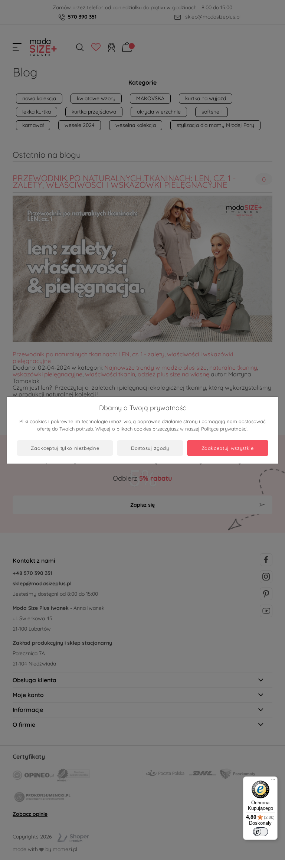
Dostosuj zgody (150, 448)
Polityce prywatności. (224, 429)
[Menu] (273, 780)
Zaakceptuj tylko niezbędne (65, 448)
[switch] (260, 831)
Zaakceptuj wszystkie (228, 448)
